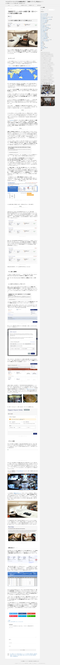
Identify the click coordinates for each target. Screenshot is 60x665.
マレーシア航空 (43, 76)
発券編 (9, 620)
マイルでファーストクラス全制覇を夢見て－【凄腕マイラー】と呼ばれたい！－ (25, 1)
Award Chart (12, 120)
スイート (16, 621)
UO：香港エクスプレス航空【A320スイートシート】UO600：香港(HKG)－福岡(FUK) (23, 653)
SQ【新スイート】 (31, 5)
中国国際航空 (50, 79)
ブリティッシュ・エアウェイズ (45, 74)
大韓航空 (52, 81)
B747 (46, 52)
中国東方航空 (43, 81)
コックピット (43, 66)
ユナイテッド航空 (48, 76)
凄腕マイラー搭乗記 (44, 47)
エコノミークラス (48, 57)
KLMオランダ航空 (43, 54)
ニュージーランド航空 (44, 71)
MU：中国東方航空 (43, 30)
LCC (52, 54)
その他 (42, 48)
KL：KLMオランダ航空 (44, 27)
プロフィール (16, 5)
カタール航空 (48, 61)
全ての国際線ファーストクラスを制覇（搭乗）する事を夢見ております (30, 661)
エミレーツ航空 (48, 59)
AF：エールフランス (44, 14)
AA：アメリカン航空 (44, 13)
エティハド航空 (43, 59)
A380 (9, 621)
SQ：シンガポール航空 (44, 37)
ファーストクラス (20, 621)
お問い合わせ (39, 5)
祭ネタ (42, 45)
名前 (10, 639)
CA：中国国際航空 (43, 18)
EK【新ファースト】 (24, 5)
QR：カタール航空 (43, 35)
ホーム (9, 5)
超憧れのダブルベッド (17, 493)
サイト (10, 646)
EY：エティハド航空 (44, 21)
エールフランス (43, 61)
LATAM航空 (48, 54)
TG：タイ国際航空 (43, 38)
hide (10, 16)
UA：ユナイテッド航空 (44, 40)
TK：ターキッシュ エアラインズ (45, 39)
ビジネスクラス (50, 71)
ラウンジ (42, 44)
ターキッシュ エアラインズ (45, 69)
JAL (48, 52)
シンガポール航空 (12, 621)
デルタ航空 (51, 69)
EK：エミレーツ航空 (44, 20)
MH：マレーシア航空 (44, 29)
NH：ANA (42, 31)
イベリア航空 (43, 57)
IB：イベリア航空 (43, 22)
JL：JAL (42, 23)
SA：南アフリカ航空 (44, 36)
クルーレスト (52, 64)
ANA (44, 52)
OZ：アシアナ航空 (43, 32)
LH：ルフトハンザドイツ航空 (45, 28)
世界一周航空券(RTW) (44, 79)
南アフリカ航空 (48, 81)
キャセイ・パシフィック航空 (45, 64)
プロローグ (42, 46)
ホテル (52, 74)
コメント (10, 627)
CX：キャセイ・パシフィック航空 (46, 19)
